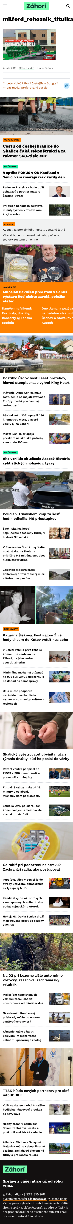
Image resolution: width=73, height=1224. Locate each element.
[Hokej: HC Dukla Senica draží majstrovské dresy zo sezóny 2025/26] (59, 920)
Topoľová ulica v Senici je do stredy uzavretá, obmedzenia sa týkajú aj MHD (23, 884)
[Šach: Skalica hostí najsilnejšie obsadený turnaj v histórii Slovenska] (59, 533)
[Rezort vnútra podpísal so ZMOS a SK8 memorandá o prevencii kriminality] (59, 773)
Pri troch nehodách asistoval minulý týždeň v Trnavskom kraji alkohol (23, 210)
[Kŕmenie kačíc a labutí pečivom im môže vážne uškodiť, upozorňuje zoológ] (59, 1035)
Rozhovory (11, 629)
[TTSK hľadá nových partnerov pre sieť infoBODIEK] (36, 1067)
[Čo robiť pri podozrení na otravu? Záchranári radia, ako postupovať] (36, 841)
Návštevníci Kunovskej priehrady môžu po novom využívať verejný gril (21, 1017)
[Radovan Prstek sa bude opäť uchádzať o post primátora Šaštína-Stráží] (59, 191)
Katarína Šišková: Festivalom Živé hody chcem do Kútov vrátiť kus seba (35, 637)
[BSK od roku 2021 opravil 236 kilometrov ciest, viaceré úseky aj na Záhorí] (59, 419)
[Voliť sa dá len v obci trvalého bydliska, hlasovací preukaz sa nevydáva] (59, 1109)
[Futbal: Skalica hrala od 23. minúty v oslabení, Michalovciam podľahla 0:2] (59, 791)
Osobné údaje (58, 1198)
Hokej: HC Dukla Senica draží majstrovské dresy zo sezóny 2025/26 (23, 921)
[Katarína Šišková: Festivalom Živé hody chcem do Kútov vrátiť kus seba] (36, 605)
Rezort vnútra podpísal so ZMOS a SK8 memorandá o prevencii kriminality (21, 773)
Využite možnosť (25, 1198)
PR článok (10, 166)
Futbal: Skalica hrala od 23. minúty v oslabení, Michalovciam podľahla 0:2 (22, 791)
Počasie (9, 224)
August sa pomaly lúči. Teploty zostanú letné (34, 229)
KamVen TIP (9, 287)
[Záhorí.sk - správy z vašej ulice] (36, 6)
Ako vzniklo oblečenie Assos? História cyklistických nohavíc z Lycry (36, 461)
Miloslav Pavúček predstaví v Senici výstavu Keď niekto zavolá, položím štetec (35, 296)
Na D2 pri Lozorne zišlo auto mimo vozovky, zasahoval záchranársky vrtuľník (33, 980)
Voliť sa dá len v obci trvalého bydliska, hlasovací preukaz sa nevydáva (24, 1109)
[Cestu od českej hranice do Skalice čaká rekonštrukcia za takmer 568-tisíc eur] (36, 116)
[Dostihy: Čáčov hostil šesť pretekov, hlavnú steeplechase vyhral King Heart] (36, 354)
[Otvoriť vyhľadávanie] (68, 6)
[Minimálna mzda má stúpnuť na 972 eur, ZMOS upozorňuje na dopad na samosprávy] (59, 676)
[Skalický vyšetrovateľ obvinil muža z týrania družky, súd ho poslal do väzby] (36, 730)
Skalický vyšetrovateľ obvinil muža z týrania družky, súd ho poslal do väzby (36, 756)
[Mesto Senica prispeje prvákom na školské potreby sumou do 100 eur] (59, 438)
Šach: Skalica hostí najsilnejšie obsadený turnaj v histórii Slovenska (24, 533)
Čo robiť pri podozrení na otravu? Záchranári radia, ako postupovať (32, 867)
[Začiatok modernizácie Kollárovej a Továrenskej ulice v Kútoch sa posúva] (59, 574)
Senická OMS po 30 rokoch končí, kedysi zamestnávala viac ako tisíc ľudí (22, 810)
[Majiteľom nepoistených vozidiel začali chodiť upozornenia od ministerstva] (59, 998)
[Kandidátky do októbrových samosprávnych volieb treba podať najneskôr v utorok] (59, 902)
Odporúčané (11, 140)
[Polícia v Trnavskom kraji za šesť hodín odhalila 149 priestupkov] (36, 490)
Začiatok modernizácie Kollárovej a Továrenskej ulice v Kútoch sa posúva (24, 574)
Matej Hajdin (26, 68)
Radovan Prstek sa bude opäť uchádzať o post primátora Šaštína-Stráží (23, 191)
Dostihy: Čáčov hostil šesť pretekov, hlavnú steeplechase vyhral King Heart (36, 380)
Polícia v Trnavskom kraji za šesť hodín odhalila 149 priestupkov (31, 516)
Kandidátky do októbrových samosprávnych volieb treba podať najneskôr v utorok (23, 902)
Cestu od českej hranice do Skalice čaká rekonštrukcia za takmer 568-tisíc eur (34, 151)
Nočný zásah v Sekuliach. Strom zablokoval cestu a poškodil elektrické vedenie (22, 1128)
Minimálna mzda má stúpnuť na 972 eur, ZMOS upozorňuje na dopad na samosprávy (23, 677)
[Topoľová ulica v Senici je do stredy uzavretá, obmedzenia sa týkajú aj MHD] (59, 883)
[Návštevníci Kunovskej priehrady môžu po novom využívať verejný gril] (59, 1017)
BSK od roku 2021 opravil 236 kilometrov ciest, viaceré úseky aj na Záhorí (23, 419)
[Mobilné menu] (5, 6)
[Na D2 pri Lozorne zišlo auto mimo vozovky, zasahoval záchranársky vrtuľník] (36, 952)
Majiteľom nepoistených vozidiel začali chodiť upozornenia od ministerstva (23, 999)
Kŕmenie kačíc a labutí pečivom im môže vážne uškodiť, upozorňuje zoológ (22, 1036)
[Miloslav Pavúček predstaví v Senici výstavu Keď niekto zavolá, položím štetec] (36, 263)
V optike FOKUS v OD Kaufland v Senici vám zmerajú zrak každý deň (34, 175)
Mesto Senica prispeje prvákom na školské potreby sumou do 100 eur (23, 438)
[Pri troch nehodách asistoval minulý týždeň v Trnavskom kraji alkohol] (59, 210)
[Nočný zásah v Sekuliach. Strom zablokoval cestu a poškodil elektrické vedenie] (59, 1128)
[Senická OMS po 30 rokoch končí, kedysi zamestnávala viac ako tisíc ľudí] (59, 810)
